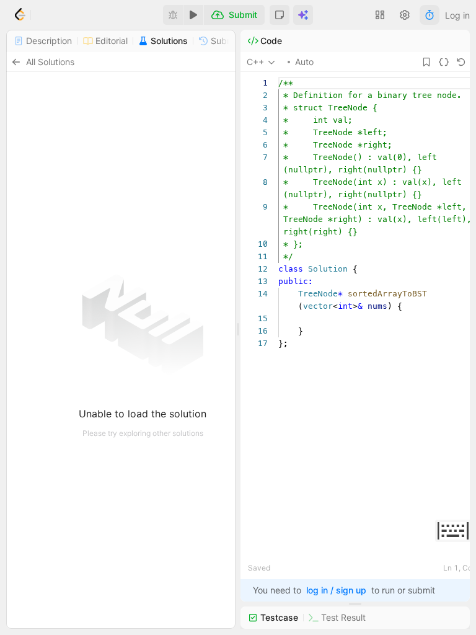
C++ (255, 61)
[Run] (193, 15)
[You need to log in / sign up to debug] (173, 15)
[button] (279, 15)
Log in (457, 15)
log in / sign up (336, 590)
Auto (304, 61)
